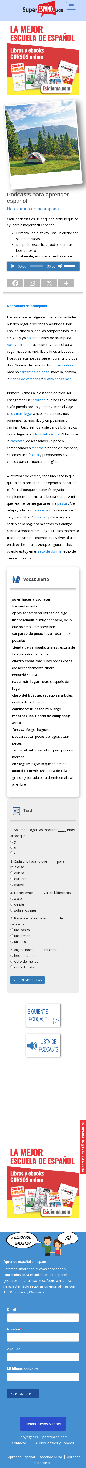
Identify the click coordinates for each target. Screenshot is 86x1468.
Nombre (13, 1329)
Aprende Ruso (51, 1457)
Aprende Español (21, 1457)
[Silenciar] (60, 266)
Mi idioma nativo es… (24, 1369)
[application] (43, 266)
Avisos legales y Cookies (55, 1443)
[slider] (70, 266)
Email (11, 1309)
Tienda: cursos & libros (43, 1423)
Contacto (19, 1443)
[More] (66, 283)
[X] (49, 283)
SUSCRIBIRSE (23, 1394)
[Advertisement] (43, 1103)
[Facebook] (15, 283)
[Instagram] (32, 283)
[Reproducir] (13, 266)
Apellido (13, 1349)
